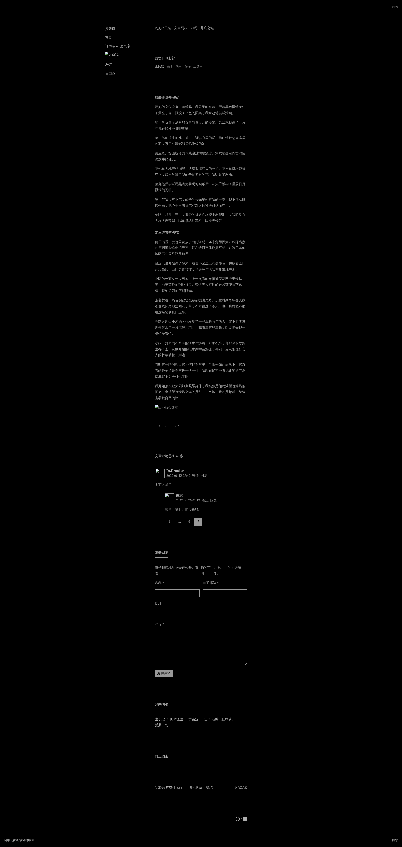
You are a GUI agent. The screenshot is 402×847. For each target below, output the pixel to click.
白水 (179, 495)
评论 (159, 624)
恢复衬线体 (26, 840)
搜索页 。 (112, 29)
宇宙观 (193, 719)
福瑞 (209, 787)
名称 (159, 583)
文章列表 (180, 28)
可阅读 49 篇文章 (117, 46)
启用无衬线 (11, 840)
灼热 (395, 6)
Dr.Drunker (175, 470)
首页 (108, 37)
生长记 (159, 66)
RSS (180, 787)
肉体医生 (176, 719)
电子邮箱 (211, 583)
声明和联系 (193, 787)
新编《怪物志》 (223, 719)
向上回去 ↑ (163, 756)
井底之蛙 (207, 28)
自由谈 (110, 73)
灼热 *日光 (163, 28)
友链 (108, 64)
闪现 (194, 28)
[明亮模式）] (237, 818)
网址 (158, 603)
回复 (204, 475)
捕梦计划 (161, 725)
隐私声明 (206, 570)
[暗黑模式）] (245, 818)
